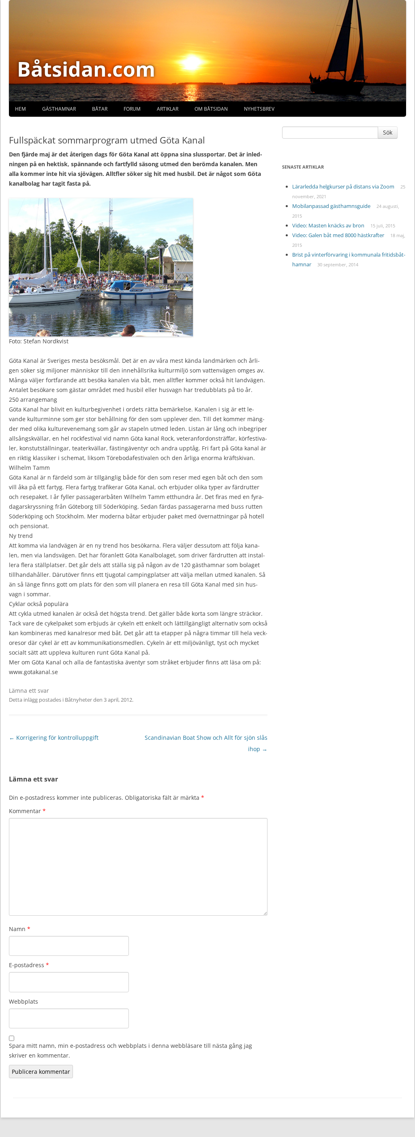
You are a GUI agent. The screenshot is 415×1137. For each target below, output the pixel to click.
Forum (132, 108)
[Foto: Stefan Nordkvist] (101, 266)
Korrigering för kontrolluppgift (53, 737)
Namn (19, 929)
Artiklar (167, 108)
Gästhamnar (59, 108)
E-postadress (29, 965)
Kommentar (27, 811)
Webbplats (23, 1001)
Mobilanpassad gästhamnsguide (331, 206)
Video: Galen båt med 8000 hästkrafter (338, 235)
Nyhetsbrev (259, 108)
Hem (20, 108)
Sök (387, 132)
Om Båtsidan (211, 108)
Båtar (99, 108)
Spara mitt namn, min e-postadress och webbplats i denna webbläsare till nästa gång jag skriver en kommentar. (130, 1050)
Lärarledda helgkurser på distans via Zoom (343, 186)
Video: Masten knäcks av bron (328, 225)
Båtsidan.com (86, 69)
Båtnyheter (78, 699)
